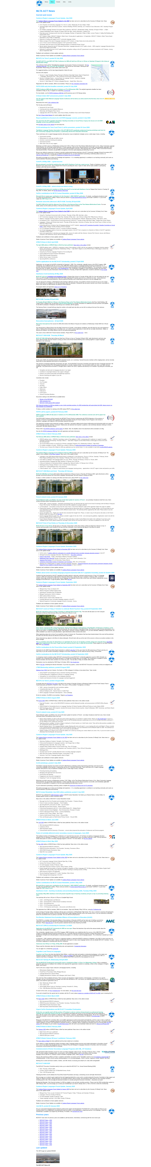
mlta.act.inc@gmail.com (42, 155)
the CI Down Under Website (46, 115)
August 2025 (41, 700)
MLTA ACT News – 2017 (46, 1132)
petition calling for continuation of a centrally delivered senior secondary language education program (73, 553)
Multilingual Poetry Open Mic (47, 558)
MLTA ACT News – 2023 (46, 1122)
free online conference (76, 554)
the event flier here (76, 990)
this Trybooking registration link (79, 83)
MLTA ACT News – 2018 (46, 1130)
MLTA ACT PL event (52, 683)
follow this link (49, 922)
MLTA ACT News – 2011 (46, 1143)
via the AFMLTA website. (106, 447)
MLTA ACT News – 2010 (46, 1144)
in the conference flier (53, 102)
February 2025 (42, 1029)
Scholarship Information (80, 946)
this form (59, 514)
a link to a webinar (68, 955)
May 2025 (40, 844)
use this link (67, 90)
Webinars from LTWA (41, 670)
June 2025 (41, 822)
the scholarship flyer (63, 268)
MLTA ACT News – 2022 (46, 1123)
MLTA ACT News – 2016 (46, 1134)
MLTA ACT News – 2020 (46, 1127)
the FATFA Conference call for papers (53, 428)
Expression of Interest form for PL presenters (68, 155)
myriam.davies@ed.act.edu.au (78, 197)
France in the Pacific (45, 556)
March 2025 (41, 998)
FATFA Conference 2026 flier (56, 93)
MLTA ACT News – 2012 (46, 1141)
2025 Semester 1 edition (57, 795)
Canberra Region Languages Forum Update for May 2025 (52, 857)
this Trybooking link (55, 990)
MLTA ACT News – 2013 (46, 1139)
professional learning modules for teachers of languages (90, 445)
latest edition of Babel (43, 1041)
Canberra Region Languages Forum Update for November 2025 (54, 549)
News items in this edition (80, 245)
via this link (55, 948)
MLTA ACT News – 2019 (46, 1129)
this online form (76, 409)
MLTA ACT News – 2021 (46, 1125)
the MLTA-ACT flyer (77, 1111)
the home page (96, 1016)
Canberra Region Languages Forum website (73, 55)
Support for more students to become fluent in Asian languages (56, 565)
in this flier (72, 650)
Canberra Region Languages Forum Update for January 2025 (53, 1089)
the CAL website (88, 838)
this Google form (75, 662)
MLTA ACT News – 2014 (46, 1137)
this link (70, 579)
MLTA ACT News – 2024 (46, 1120)
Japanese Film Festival (45, 560)
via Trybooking (45, 644)
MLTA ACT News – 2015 (46, 1136)
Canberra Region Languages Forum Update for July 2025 (52, 737)
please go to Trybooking (60, 287)
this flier (43, 664)
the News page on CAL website (46, 124)
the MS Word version (63, 1024)
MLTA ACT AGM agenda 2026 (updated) (50, 402)
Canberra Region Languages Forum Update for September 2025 (54, 585)
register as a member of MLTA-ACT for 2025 (89, 993)
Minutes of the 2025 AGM (46, 399)
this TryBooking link (96, 909)
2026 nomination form (45, 401)
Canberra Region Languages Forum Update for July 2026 (54, 21)
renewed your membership (45, 406)
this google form (79, 332)
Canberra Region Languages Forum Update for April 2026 (54, 211)
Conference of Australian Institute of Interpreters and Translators (56, 561)
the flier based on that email (61, 190)
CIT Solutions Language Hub (101, 1057)
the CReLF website (55, 454)
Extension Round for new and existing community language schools (95, 563)
